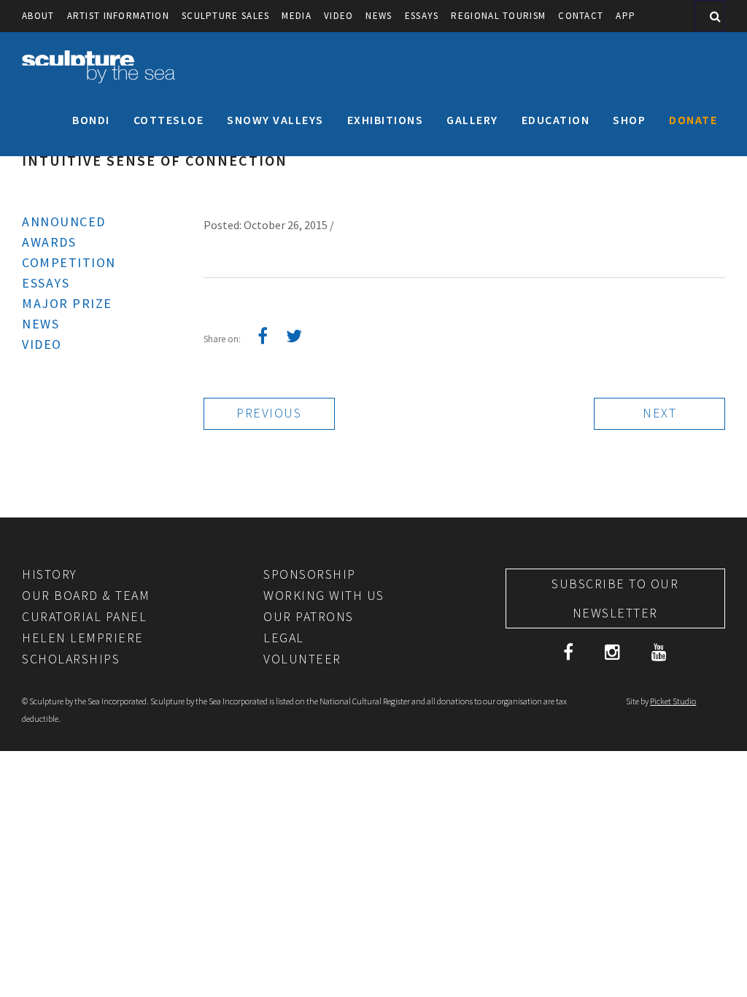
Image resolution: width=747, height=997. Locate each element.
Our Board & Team (86, 595)
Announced (64, 221)
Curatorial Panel (84, 616)
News (378, 15)
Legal (283, 637)
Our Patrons (308, 616)
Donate (693, 119)
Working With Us (323, 595)
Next (659, 412)
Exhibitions (385, 119)
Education (556, 119)
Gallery (472, 119)
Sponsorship (309, 574)
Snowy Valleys (275, 119)
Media (296, 15)
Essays (422, 15)
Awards (49, 242)
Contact (580, 15)
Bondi (91, 119)
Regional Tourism (498, 15)
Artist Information (118, 15)
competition (69, 262)
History (49, 574)
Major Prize (67, 303)
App (625, 15)
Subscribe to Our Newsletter (614, 598)
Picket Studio (673, 701)
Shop (629, 119)
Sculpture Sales (226, 15)
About (38, 15)
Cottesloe (168, 119)
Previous (268, 412)
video (339, 15)
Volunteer (302, 658)
